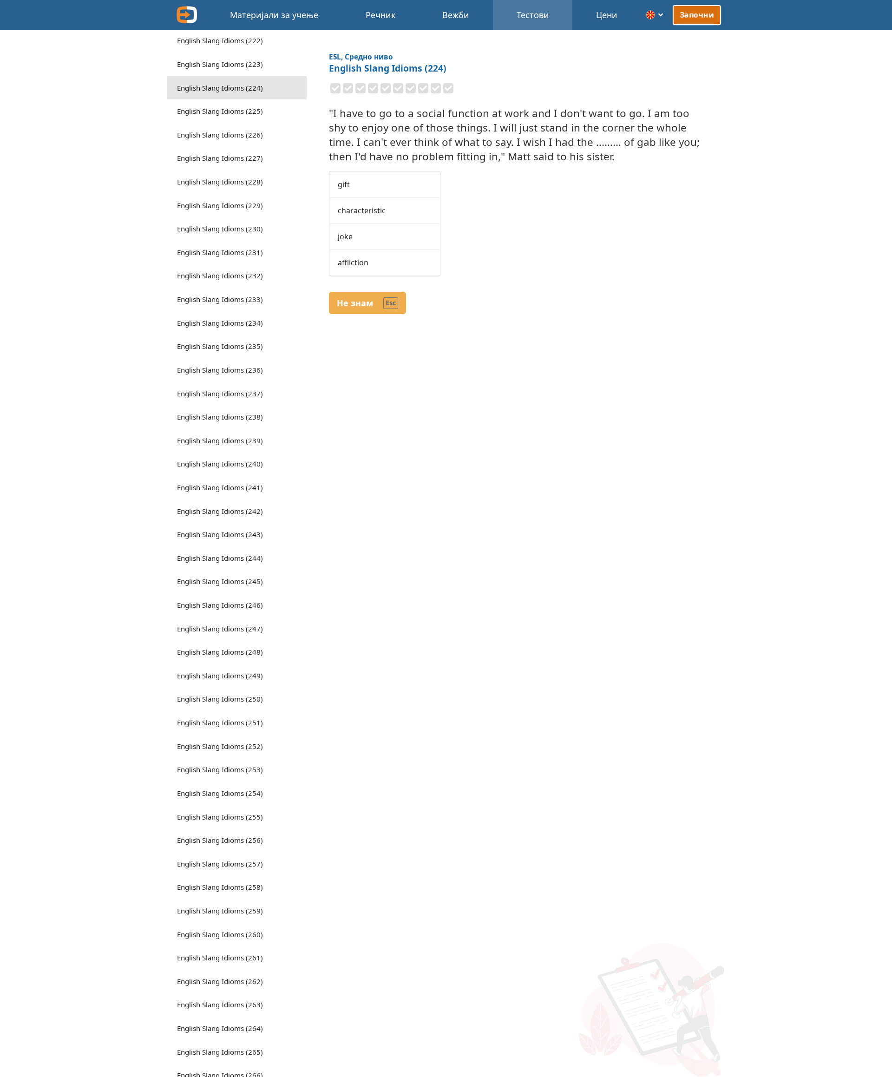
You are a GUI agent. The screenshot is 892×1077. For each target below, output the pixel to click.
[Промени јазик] (655, 15)
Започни (697, 14)
